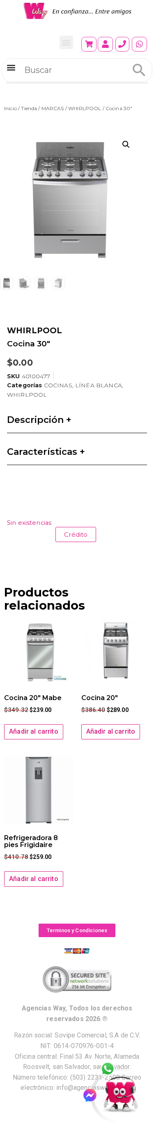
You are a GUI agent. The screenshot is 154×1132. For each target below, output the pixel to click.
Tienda (29, 108)
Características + (46, 451)
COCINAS (58, 385)
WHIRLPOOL (84, 108)
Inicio (10, 108)
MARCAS (52, 108)
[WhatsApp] (112, 1069)
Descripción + (39, 419)
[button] (66, 42)
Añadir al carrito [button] (33, 731)
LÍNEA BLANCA (98, 385)
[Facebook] (93, 1095)
